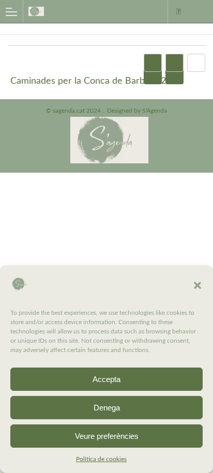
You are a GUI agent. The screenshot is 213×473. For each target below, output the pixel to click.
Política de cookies (101, 459)
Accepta (106, 379)
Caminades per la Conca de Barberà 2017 (95, 81)
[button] (197, 285)
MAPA (153, 69)
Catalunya (178, 12)
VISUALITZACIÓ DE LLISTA (174, 69)
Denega (107, 407)
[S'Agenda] (71, 11)
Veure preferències (107, 436)
